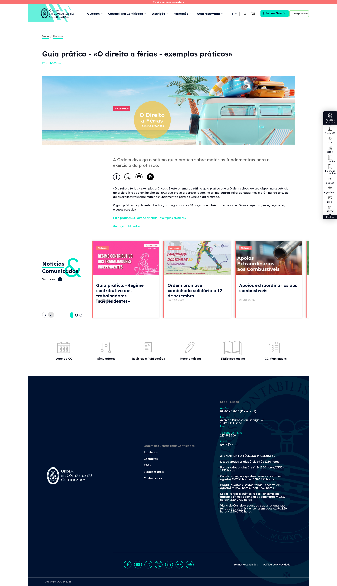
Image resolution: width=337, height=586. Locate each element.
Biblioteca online (232, 358)
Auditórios (151, 452)
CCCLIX (330, 183)
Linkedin (169, 564)
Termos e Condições (246, 564)
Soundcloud (190, 564)
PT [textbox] (231, 14)
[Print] (150, 176)
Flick (179, 564)
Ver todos (48, 279)
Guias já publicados (126, 226)
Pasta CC (330, 133)
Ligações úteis (154, 472)
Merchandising (190, 358)
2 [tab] (76, 315)
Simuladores (106, 358)
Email (330, 202)
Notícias (58, 36)
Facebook (127, 564)
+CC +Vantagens (275, 358)
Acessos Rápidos (330, 121)
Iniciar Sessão (276, 13)
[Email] (139, 176)
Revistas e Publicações (148, 358)
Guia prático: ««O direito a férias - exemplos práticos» (149, 218)
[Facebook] (116, 176)
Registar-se (301, 13)
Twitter (159, 564)
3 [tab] (81, 315)
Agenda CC (330, 192)
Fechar (330, 217)
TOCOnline (330, 161)
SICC (330, 152)
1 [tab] (71, 315)
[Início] (51, 13)
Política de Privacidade (276, 564)
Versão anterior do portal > (168, 2)
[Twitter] (127, 176)
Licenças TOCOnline (330, 172)
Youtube (138, 564)
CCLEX (330, 142)
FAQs (147, 465)
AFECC (330, 211)
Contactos (151, 459)
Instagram (148, 564)
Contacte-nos (153, 478)
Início (45, 36)
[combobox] (233, 14)
